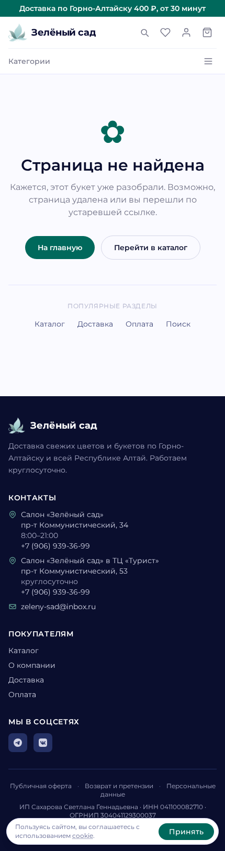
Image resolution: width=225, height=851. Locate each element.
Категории (29, 61)
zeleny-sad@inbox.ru (58, 606)
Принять (186, 831)
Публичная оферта (41, 786)
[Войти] (186, 32)
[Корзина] (207, 32)
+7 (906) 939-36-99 (55, 546)
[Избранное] (165, 32)
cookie (82, 835)
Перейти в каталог (150, 247)
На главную (60, 247)
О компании (31, 665)
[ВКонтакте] (42, 742)
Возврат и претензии (119, 786)
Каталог (50, 324)
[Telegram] (17, 742)
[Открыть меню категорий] (208, 61)
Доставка (95, 324)
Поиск (178, 324)
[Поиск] (144, 32)
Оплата (139, 324)
